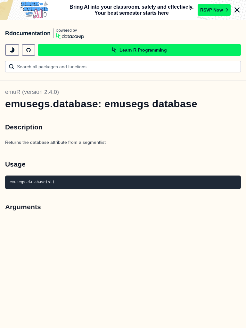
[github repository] (28, 50)
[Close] (237, 10)
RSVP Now (211, 9)
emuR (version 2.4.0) (32, 92)
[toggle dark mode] (12, 50)
